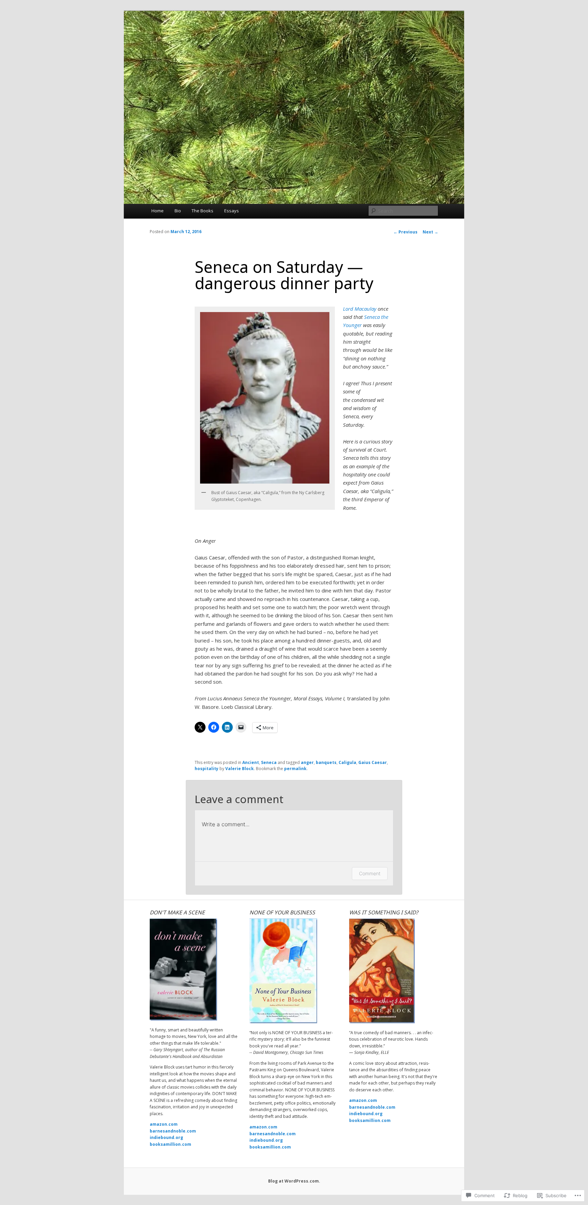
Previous (405, 232)
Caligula (347, 762)
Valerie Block (239, 768)
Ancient (250, 762)
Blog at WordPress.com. (294, 1181)
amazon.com (164, 1124)
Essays (231, 211)
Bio (178, 211)
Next (430, 232)
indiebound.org (166, 1137)
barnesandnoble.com (173, 1131)
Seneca (269, 762)
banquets (326, 762)
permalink (295, 768)
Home (157, 211)
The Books (202, 211)
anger (307, 762)
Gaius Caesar (372, 762)
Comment (369, 873)
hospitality (206, 768)
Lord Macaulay (359, 308)
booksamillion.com (170, 1144)
